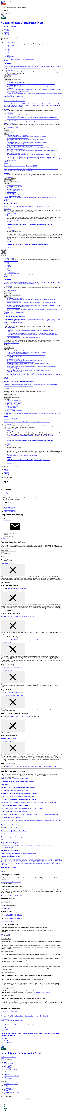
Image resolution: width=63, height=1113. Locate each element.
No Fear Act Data (8, 1088)
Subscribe (6, 29)
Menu (2, 14)
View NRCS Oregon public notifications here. (12, 692)
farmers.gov (6, 32)
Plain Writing (7, 1091)
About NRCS (7, 30)
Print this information (6, 934)
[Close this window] (13, 570)
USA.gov (6, 1077)
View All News (10, 216)
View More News (8, 1041)
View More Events (8, 1042)
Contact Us (6, 34)
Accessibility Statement (9, 1068)
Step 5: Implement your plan (7, 995)
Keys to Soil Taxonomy (12, 190)
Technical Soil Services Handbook (15, 194)
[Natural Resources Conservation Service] (31, 17)
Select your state (5, 550)
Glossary (6, 1086)
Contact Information (8, 505)
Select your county (5, 553)
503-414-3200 (7, 520)
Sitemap (6, 1093)
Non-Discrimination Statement (11, 1069)
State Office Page (5, 538)
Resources (6, 173)
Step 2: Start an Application (7, 951)
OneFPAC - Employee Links (11, 1084)
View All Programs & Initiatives (11, 127)
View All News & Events (10, 213)
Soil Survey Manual (11, 192)
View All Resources (8, 177)
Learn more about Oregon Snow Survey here (12, 667)
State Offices (7, 109)
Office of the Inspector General (11, 1076)
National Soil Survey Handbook (14, 189)
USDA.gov (6, 33)
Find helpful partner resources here (9, 738)
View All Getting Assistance (10, 74)
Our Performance (8, 1065)
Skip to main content (6, 1)
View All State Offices (9, 112)
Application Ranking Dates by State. (41, 992)
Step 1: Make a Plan (5, 938)
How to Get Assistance (9, 510)
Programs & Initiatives (9, 123)
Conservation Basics (9, 42)
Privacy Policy (7, 1066)
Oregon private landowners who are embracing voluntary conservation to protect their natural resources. (31, 766)
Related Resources (8, 508)
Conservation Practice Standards (14, 186)
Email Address (7, 1099)
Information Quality (8, 1063)
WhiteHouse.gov (8, 1078)
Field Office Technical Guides (14, 185)
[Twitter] (2, 486)
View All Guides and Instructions (12, 196)
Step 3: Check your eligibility (7, 972)
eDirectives (6, 1085)
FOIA (5, 1062)
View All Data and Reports (7, 921)
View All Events (11, 230)
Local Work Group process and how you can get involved (25, 639)
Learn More (11, 882)
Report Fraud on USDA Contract (12, 1092)
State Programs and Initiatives (11, 507)
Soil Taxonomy (10, 193)
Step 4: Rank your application (7, 988)
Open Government (8, 1089)
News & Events (7, 209)
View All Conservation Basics (11, 45)
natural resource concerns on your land (16, 588)
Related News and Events (10, 511)
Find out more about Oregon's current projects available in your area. (17, 616)
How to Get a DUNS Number (14, 187)
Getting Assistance (8, 70)
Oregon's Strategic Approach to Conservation (21, 716)
